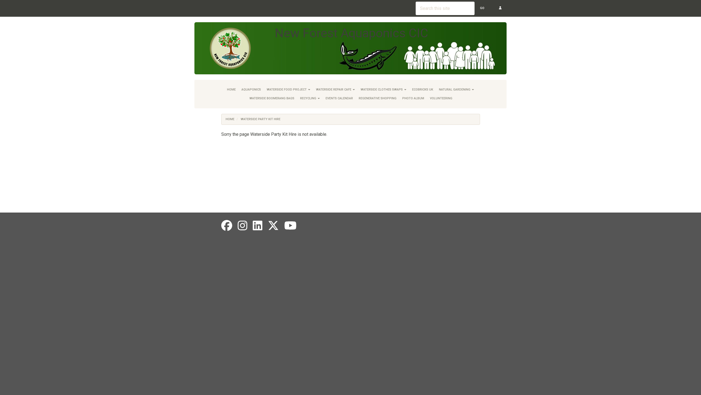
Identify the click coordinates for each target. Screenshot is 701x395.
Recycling (308, 98)
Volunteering (441, 98)
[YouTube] (290, 225)
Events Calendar (339, 98)
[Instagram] (242, 225)
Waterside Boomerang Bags (271, 98)
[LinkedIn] (257, 225)
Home (231, 89)
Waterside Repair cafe (334, 89)
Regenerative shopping (378, 98)
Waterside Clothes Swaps (382, 89)
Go (482, 8)
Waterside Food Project (287, 89)
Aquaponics (251, 89)
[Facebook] (226, 225)
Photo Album (413, 98)
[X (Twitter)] (273, 225)
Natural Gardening (455, 89)
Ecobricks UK (422, 89)
